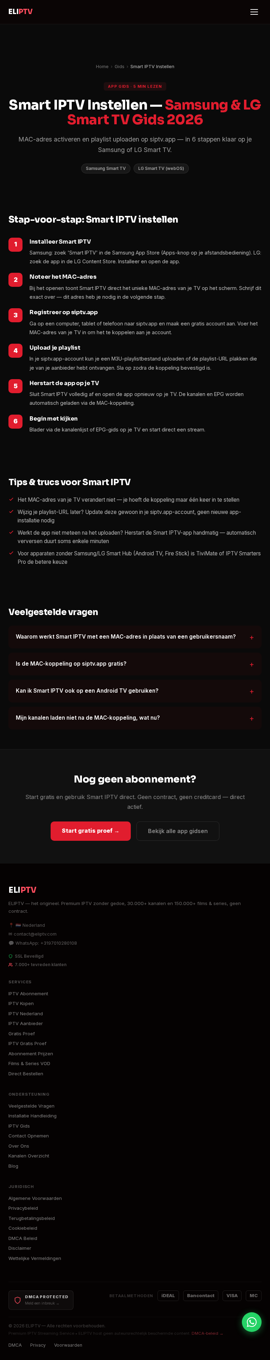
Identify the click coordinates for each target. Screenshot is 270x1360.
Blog (13, 1166)
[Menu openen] (255, 12)
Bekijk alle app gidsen (178, 830)
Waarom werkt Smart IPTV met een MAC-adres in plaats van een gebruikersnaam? (126, 636)
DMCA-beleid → (208, 1333)
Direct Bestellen (25, 1073)
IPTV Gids (19, 1126)
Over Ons (18, 1146)
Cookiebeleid (22, 1228)
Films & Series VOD (29, 1063)
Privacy (38, 1345)
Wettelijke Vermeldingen (34, 1258)
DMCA (15, 1345)
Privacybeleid (23, 1208)
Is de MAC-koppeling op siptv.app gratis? (71, 663)
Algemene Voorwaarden (35, 1198)
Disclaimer (19, 1248)
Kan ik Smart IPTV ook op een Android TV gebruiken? (87, 690)
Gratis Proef (21, 1033)
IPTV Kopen (21, 1003)
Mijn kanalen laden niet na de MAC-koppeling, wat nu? (88, 717)
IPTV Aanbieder (25, 1023)
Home (102, 66)
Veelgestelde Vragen (31, 1106)
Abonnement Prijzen (30, 1053)
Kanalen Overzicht (28, 1155)
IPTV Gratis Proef (27, 1043)
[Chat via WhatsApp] (252, 1322)
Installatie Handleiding (32, 1115)
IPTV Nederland (25, 1013)
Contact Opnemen (28, 1135)
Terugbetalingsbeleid (31, 1218)
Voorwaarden (68, 1345)
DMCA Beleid (22, 1238)
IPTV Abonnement (28, 993)
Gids (119, 66)
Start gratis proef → (91, 830)
